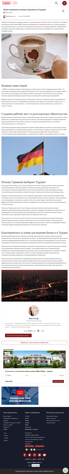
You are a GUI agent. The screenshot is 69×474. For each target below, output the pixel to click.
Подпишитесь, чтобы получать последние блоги (34, 342)
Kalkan (27, 425)
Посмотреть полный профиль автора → (18, 335)
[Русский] (28, 459)
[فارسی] (34, 459)
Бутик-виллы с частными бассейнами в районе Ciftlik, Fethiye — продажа (29, 371)
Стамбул (27, 416)
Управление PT (29, 441)
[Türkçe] (36, 459)
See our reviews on (34, 462)
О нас (5, 433)
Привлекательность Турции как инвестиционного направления (20, 218)
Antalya (27, 422)
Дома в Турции (7, 416)
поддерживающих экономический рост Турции (43, 22)
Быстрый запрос (58, 381)
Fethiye (27, 420)
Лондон (6, 435)
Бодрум (27, 418)
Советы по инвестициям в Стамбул (34, 439)
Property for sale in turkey (31, 435)
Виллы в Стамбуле (8, 425)
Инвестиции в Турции (52, 416)
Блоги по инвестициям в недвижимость (35, 437)
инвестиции (8, 12)
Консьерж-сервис (51, 422)
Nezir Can (12, 16)
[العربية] (30, 459)
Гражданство (28, 433)
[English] (26, 459)
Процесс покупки (51, 418)
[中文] (32, 459)
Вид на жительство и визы (53, 420)
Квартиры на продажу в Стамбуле (12, 422)
